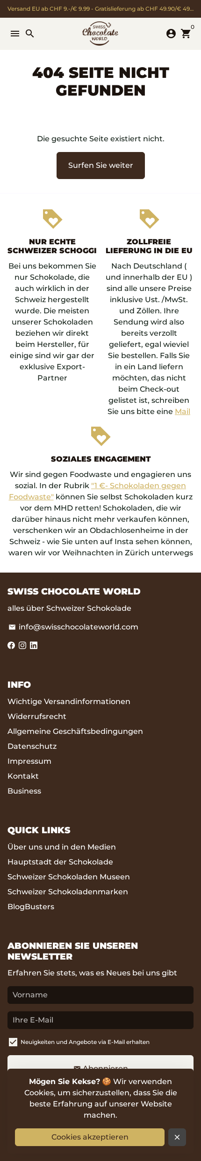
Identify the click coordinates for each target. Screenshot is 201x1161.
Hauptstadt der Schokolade (60, 861)
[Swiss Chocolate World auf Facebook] (11, 645)
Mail (182, 411)
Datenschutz (32, 746)
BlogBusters (30, 906)
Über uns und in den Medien (61, 847)
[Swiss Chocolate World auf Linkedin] (33, 645)
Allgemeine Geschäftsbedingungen (75, 731)
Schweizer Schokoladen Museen (68, 876)
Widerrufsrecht (36, 716)
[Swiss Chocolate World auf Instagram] (22, 645)
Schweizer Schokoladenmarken (67, 891)
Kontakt (23, 776)
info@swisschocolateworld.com (73, 626)
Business (24, 791)
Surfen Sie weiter (100, 165)
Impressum (29, 761)
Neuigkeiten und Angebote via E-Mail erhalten (85, 1041)
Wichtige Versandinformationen (68, 701)
